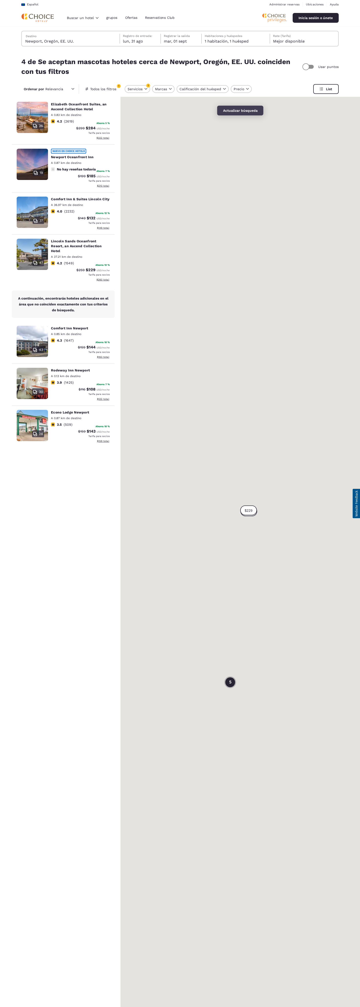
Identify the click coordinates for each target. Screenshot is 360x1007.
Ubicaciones (315, 4)
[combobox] (82, 18)
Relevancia (43, 89)
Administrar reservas (284, 4)
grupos (111, 18)
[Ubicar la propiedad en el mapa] (63, 121)
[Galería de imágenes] (32, 117)
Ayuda (334, 4)
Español (32, 4)
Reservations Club (160, 18)
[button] (248, 510)
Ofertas (131, 18)
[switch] (308, 66)
